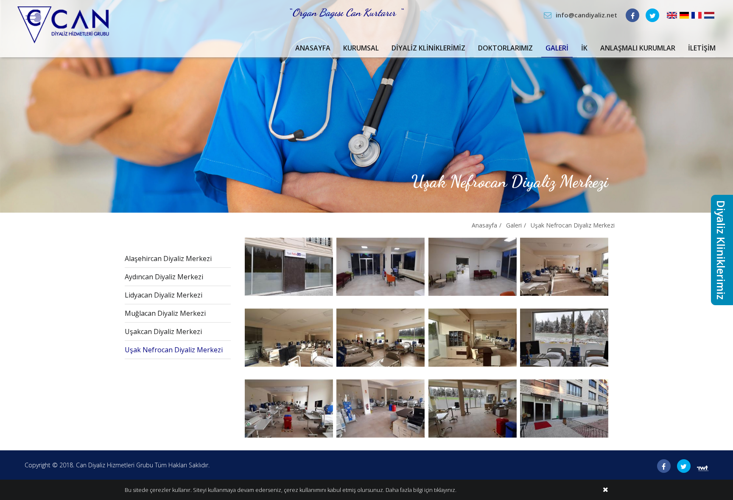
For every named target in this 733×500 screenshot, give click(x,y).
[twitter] (652, 15)
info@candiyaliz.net (586, 15)
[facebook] (632, 15)
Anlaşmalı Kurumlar (637, 48)
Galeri (557, 48)
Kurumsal (361, 48)
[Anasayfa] (63, 24)
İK (584, 48)
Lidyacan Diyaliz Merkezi (163, 295)
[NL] (709, 15)
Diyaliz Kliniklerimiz (428, 48)
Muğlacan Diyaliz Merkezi (165, 313)
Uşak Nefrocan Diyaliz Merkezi (573, 225)
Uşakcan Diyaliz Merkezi (163, 331)
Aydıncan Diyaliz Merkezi (164, 276)
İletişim (702, 48)
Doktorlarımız (505, 48)
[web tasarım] (702, 467)
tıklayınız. (445, 490)
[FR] (696, 15)
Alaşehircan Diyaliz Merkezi (168, 258)
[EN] (672, 15)
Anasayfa (312, 48)
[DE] (684, 15)
